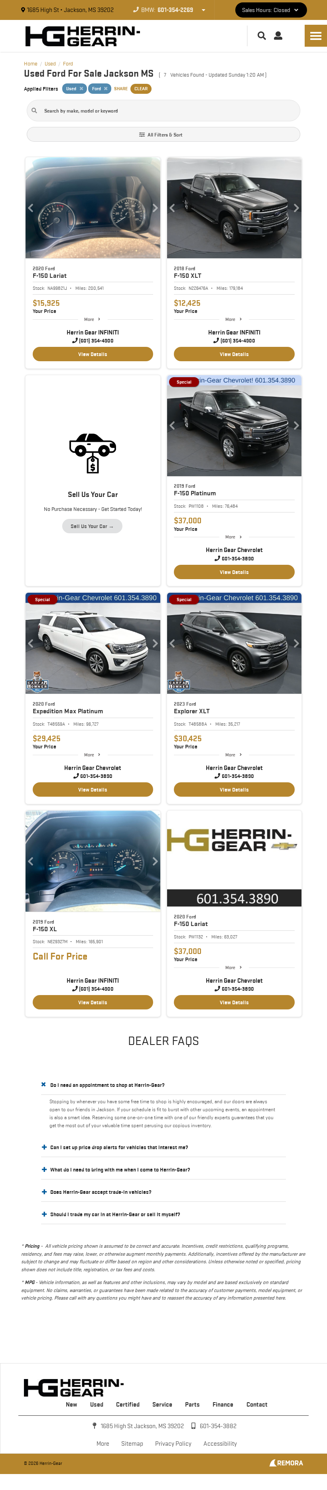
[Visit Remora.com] (286, 1464)
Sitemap (132, 1443)
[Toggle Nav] (316, 36)
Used (96, 1404)
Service (162, 1404)
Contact (257, 1404)
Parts (192, 1404)
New (71, 1404)
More (89, 319)
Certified (128, 1404)
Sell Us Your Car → (92, 526)
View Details (92, 354)
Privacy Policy (173, 1443)
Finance (223, 1404)
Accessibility (220, 1443)
